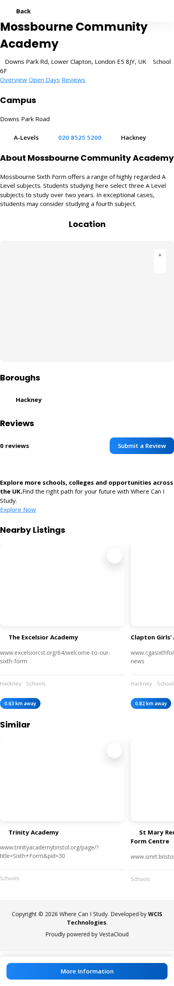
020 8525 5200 (80, 137)
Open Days (44, 80)
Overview (13, 80)
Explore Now (18, 509)
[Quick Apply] (114, 555)
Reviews (73, 80)
